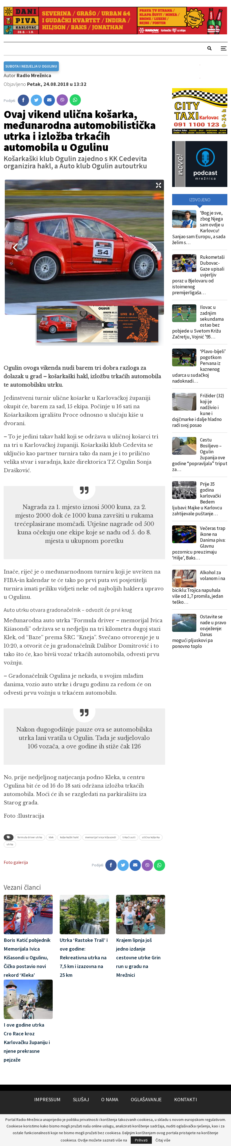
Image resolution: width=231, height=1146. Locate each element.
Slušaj (81, 1099)
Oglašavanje (146, 1099)
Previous (13, 247)
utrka (9, 844)
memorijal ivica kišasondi (100, 837)
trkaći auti (129, 837)
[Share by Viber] (62, 100)
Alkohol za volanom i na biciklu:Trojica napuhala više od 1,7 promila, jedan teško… (198, 587)
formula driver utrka (29, 837)
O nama (109, 1099)
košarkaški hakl (69, 837)
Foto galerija (16, 862)
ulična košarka (151, 837)
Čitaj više (163, 1140)
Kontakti (185, 1099)
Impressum (47, 1099)
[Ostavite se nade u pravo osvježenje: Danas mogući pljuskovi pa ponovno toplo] (184, 623)
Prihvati (141, 1140)
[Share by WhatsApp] (75, 100)
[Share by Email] (49, 100)
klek (51, 837)
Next (155, 247)
